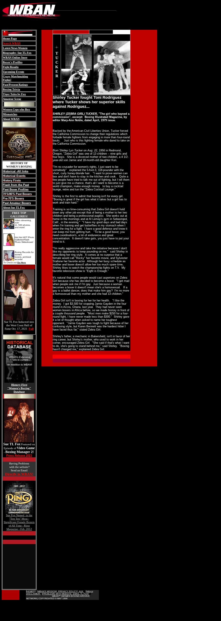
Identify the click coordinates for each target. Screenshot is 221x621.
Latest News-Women (15, 48)
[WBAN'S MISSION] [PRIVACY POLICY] (58, 591)
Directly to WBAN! (19, 474)
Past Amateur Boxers (17, 203)
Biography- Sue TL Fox (17, 52)
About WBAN (11, 119)
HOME (30, 591)
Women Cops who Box (16, 109)
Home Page (10, 38)
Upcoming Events (13, 71)
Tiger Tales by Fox (14, 94)
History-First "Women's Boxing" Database (19, 388)
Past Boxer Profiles (15, 189)
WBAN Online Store (15, 57)
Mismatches (10, 114)
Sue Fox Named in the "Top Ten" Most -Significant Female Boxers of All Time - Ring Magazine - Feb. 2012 (19, 522)
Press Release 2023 (19, 455)
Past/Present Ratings (15, 84)
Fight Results (11, 67)
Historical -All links (15, 171)
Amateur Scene (12, 98)
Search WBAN (12, 43)
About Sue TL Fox (14, 207)
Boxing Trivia (11, 89)
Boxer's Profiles (12, 62)
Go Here (21, 262)
